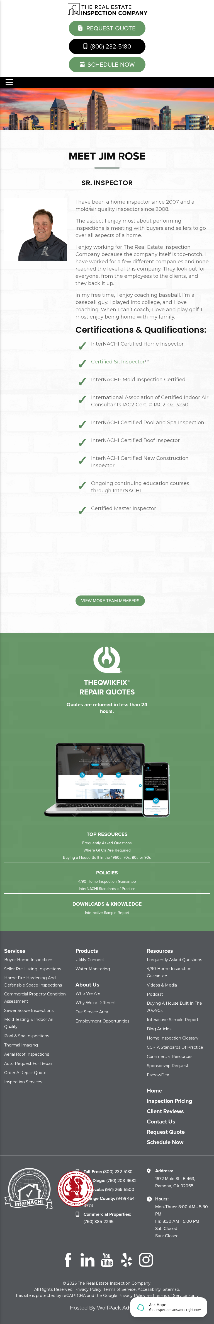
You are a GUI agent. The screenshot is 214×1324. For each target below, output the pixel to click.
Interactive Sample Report (107, 913)
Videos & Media (162, 985)
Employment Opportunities (102, 1021)
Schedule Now (165, 1142)
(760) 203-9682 (110, 1180)
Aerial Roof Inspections (26, 1054)
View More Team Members (110, 600)
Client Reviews (165, 1111)
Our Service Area (92, 1011)
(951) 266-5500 (109, 1189)
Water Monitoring (93, 968)
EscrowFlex (158, 1074)
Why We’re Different (96, 1002)
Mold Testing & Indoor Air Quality (28, 1023)
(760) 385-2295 (107, 1218)
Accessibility (149, 1289)
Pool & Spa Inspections (26, 1035)
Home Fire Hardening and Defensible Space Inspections (33, 981)
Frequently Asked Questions (107, 843)
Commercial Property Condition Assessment (35, 998)
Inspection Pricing (169, 1100)
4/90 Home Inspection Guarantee (107, 881)
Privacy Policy (87, 1289)
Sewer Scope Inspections (29, 1010)
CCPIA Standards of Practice (175, 1047)
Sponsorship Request (167, 1065)
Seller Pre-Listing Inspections (32, 968)
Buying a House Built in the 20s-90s (174, 1007)
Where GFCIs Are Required (107, 850)
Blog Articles (159, 1028)
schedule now (110, 64)
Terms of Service (119, 1289)
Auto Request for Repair (28, 1063)
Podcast (155, 994)
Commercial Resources (169, 1056)
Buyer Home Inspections (28, 959)
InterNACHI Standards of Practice (107, 889)
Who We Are (88, 993)
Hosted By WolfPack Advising (107, 1308)
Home (154, 1090)
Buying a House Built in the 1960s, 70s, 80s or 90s (107, 857)
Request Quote (110, 28)
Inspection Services (23, 1081)
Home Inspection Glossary (172, 1038)
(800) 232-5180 (110, 46)
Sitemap (171, 1289)
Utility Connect (90, 959)
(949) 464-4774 (110, 1202)
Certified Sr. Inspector (118, 362)
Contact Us (161, 1121)
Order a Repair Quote (25, 1072)
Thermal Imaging (21, 1045)
